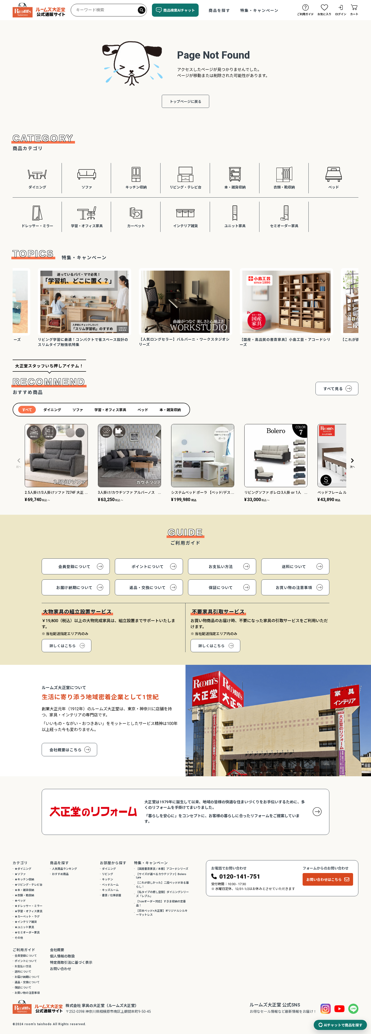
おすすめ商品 (60, 874)
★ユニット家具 (24, 927)
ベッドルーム (110, 884)
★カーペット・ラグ (27, 916)
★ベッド (20, 900)
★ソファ (20, 874)
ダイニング (109, 869)
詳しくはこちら (62, 646)
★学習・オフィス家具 (28, 911)
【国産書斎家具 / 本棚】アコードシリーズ (162, 869)
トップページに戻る (185, 102)
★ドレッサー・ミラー (28, 906)
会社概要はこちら (65, 750)
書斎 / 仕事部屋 (111, 895)
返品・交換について (147, 587)
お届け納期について (74, 587)
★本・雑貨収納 (24, 890)
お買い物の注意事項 (294, 587)
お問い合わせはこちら (324, 880)
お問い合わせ (60, 969)
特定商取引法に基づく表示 (71, 962)
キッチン (107, 879)
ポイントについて (147, 567)
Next (353, 307)
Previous (17, 307)
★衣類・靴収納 (24, 895)
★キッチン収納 (24, 879)
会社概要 (57, 950)
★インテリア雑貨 (26, 922)
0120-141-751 (239, 876)
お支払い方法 (221, 567)
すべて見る (333, 389)
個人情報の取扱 (62, 956)
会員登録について (74, 567)
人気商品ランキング (64, 869)
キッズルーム (110, 890)
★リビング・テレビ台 (28, 884)
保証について (221, 587)
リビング (107, 874)
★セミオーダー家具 (27, 932)
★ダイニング (23, 869)
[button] (19, 463)
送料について (294, 567)
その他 (19, 937)
